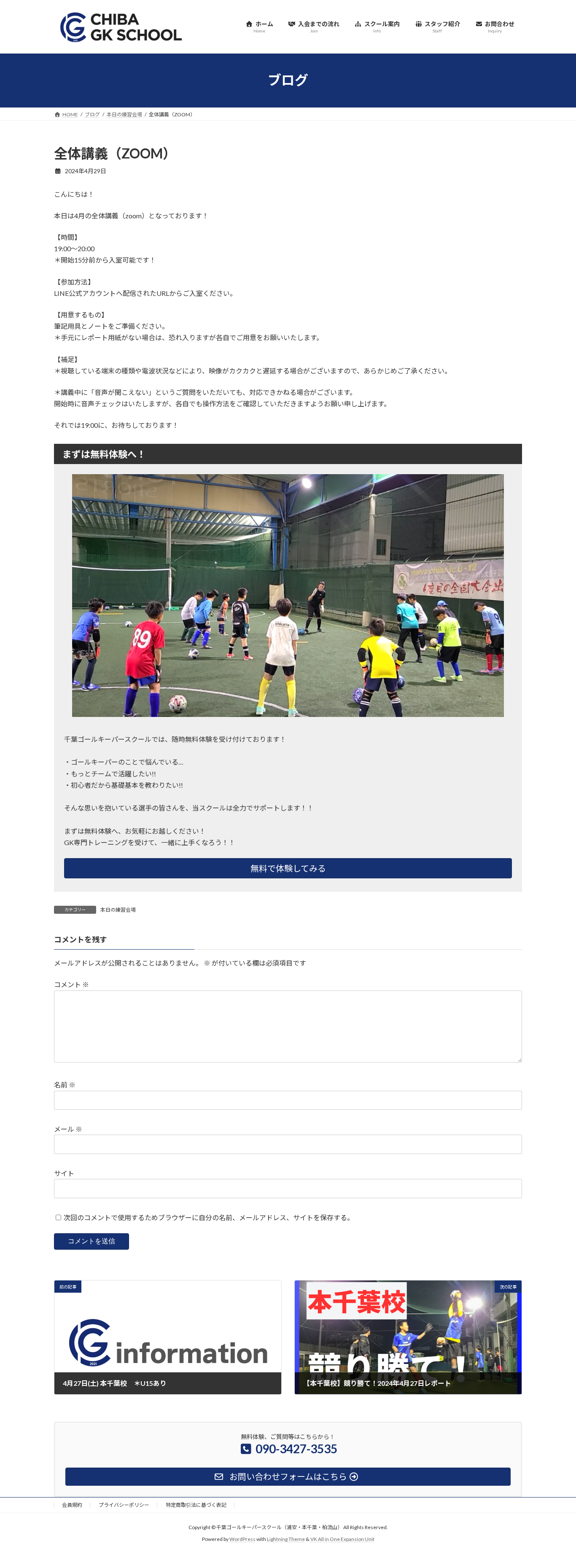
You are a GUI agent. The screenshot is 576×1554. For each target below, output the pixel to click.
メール (68, 1129)
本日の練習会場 (118, 910)
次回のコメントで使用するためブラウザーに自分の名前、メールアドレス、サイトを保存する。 (209, 1217)
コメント (71, 985)
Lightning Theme (286, 1539)
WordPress (242, 1539)
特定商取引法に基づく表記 (196, 1505)
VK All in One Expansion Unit (342, 1539)
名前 (64, 1085)
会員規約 (72, 1505)
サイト (64, 1173)
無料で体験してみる (288, 868)
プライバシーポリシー (124, 1505)
